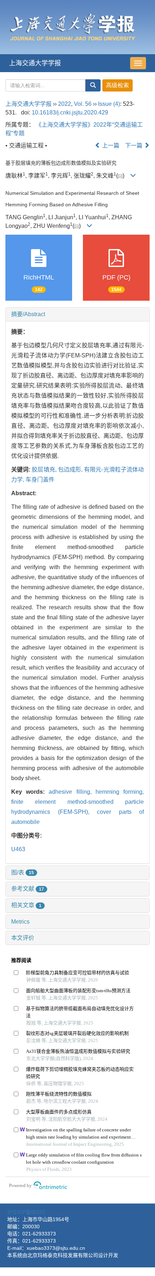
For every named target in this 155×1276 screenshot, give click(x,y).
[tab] (77, 314)
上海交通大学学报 (35, 63)
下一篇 (134, 145)
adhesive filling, (72, 792)
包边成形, (71, 469)
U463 (18, 849)
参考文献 (27, 889)
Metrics (20, 922)
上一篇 (110, 145)
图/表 (22, 872)
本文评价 (22, 938)
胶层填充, (45, 469)
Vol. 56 (83, 104)
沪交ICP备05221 (26, 1212)
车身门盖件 (40, 480)
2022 (64, 104)
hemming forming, (120, 792)
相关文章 (26, 905)
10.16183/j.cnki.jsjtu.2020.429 (70, 112)
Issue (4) (109, 104)
